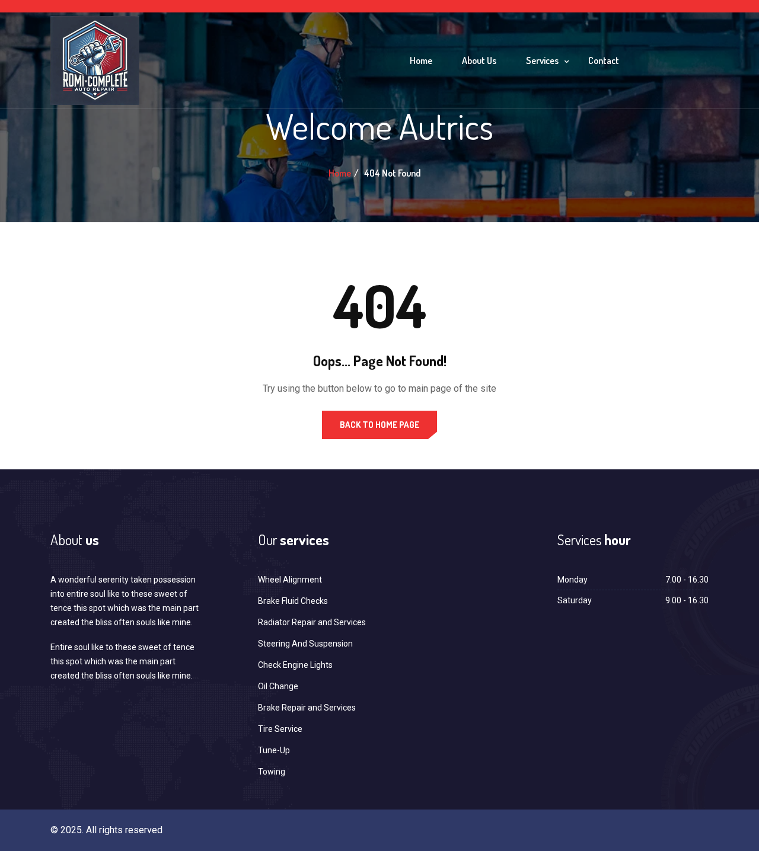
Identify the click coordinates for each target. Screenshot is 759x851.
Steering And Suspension (305, 643)
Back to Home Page (379, 424)
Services (542, 60)
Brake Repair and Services (307, 707)
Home (421, 60)
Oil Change (278, 686)
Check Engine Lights (295, 665)
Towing (271, 771)
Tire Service (280, 729)
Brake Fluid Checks (293, 601)
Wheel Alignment (290, 579)
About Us (479, 60)
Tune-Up (274, 750)
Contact (603, 60)
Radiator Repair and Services (312, 622)
